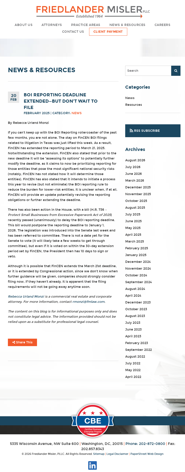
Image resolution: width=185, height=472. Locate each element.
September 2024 (138, 282)
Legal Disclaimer (117, 454)
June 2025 (133, 221)
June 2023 (133, 329)
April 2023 (133, 336)
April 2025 (133, 235)
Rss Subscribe (146, 131)
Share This (23, 342)
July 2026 (133, 167)
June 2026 (133, 174)
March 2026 (134, 181)
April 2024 (133, 296)
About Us (23, 25)
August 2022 (135, 357)
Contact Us (73, 32)
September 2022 (138, 350)
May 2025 (133, 228)
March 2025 (134, 241)
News (77, 113)
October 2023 (136, 309)
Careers (163, 25)
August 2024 (135, 289)
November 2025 (138, 194)
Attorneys (52, 25)
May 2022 (133, 370)
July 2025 (132, 214)
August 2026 (135, 160)
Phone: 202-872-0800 (145, 444)
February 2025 (136, 248)
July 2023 (132, 323)
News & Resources (127, 25)
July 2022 (132, 363)
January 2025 (135, 255)
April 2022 (133, 377)
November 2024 (138, 269)
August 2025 (135, 208)
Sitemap (98, 454)
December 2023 (138, 302)
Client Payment (108, 32)
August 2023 (135, 316)
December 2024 (138, 262)
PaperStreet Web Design (147, 454)
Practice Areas (85, 25)
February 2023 (136, 343)
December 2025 (138, 187)
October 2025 (136, 201)
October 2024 (136, 275)
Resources (133, 105)
